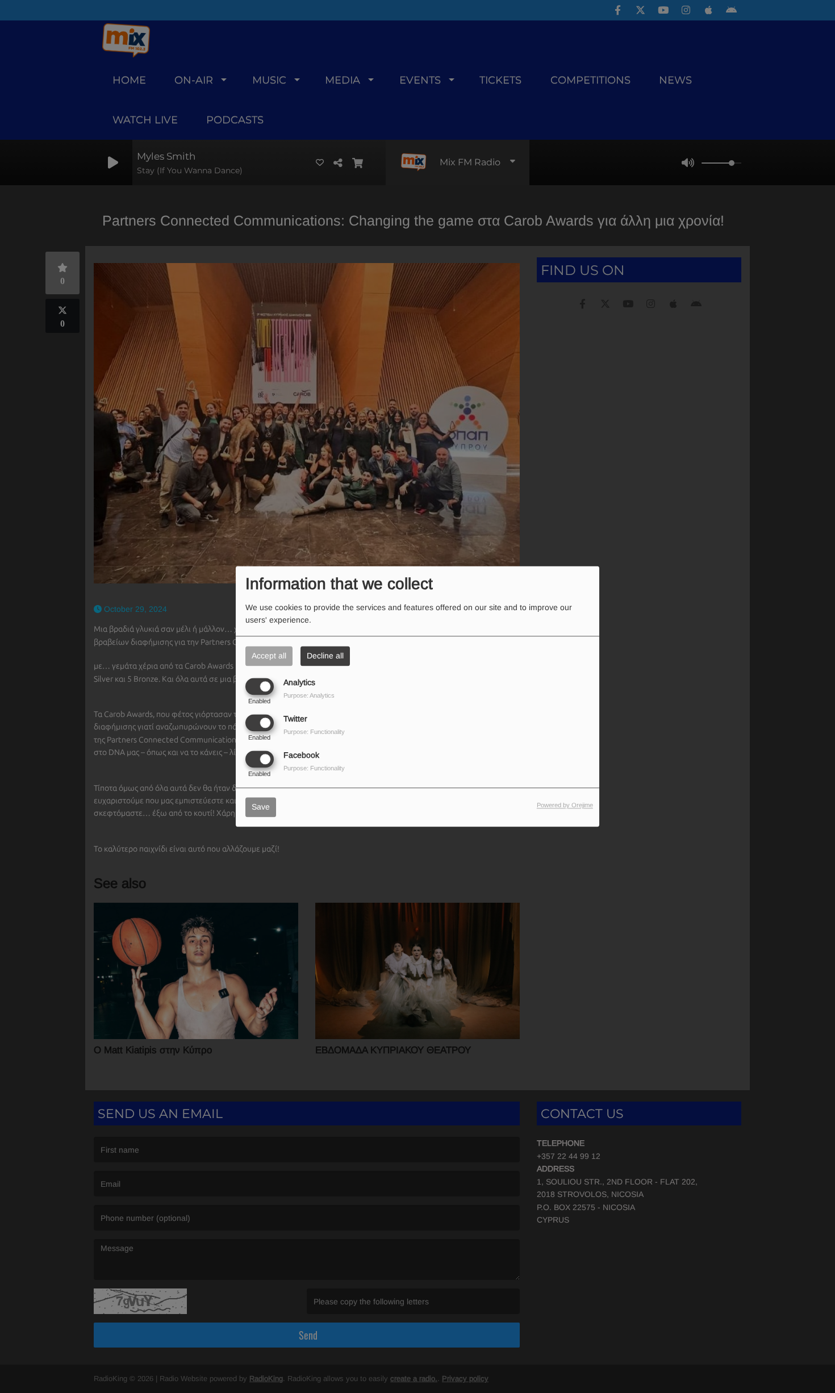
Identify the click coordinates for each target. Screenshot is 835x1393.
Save (261, 807)
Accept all (269, 655)
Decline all (325, 655)
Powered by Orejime (565, 805)
